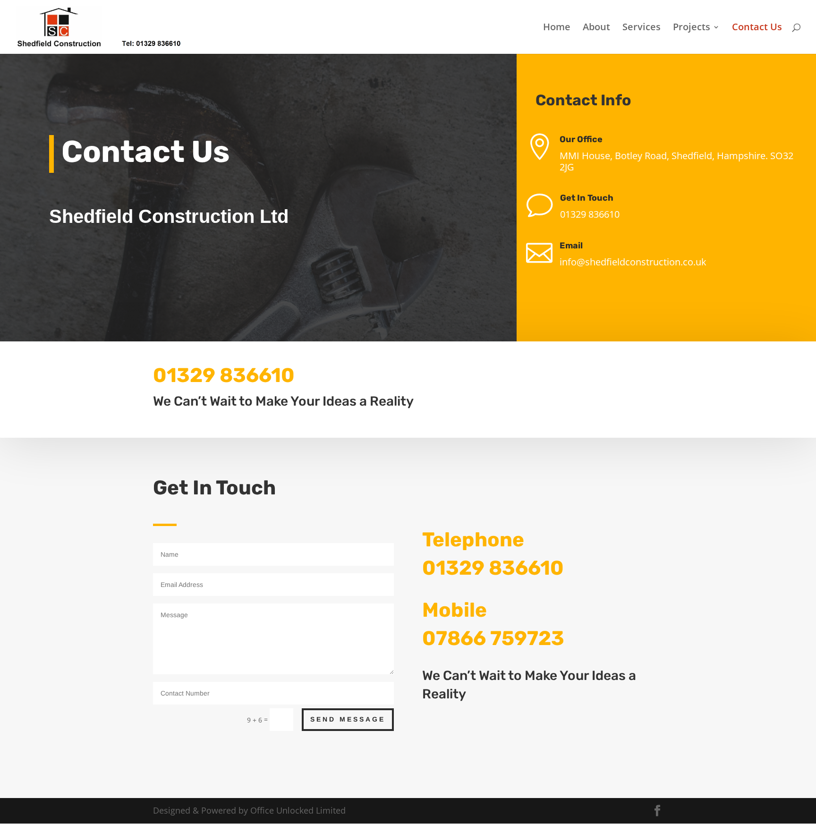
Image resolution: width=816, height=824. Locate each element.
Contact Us (757, 28)
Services (641, 28)
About (596, 28)
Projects (691, 28)
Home (556, 28)
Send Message (347, 719)
